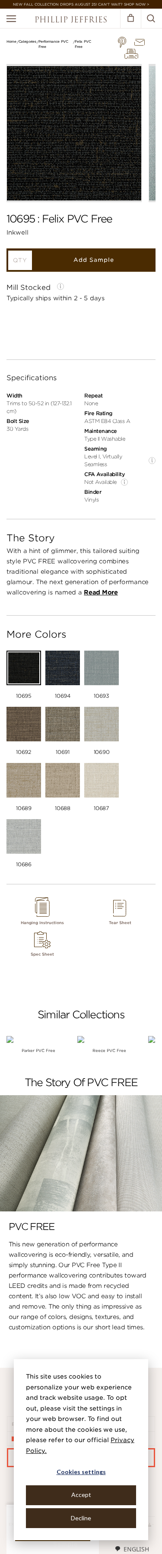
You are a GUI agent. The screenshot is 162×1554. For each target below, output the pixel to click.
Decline (81, 1518)
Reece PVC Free (109, 1050)
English (136, 1549)
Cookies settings (81, 1471)
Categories (27, 41)
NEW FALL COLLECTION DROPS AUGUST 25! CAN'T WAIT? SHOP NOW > (81, 4)
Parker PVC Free (38, 1050)
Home (11, 41)
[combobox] (131, 1549)
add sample (93, 260)
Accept (81, 1494)
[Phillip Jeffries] (71, 20)
